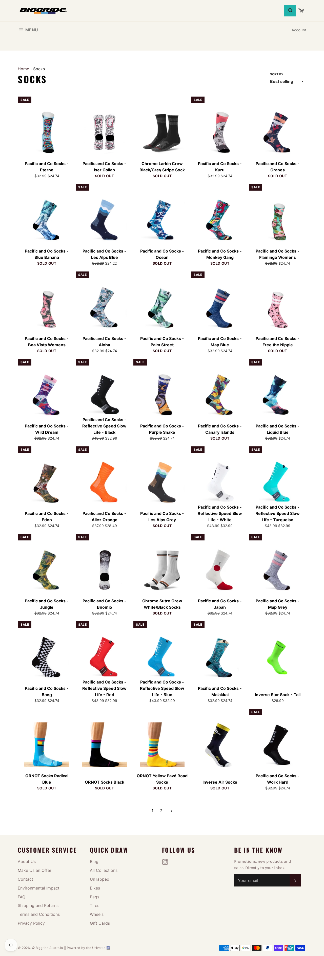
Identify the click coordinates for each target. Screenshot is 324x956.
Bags (94, 896)
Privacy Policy (31, 923)
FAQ (21, 896)
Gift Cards (100, 923)
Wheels (97, 914)
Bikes (95, 888)
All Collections (103, 870)
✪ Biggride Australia (48, 948)
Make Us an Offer (34, 870)
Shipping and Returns (38, 905)
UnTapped (99, 879)
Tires (94, 905)
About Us (27, 861)
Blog (94, 861)
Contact (25, 879)
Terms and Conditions (39, 914)
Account (299, 30)
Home (23, 68)
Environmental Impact (38, 888)
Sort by (277, 74)
